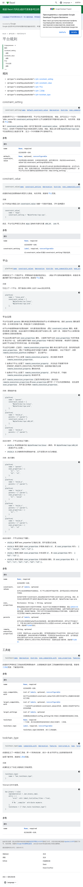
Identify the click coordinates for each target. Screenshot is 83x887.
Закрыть (62, 32)
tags (73, 746)
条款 (4, 877)
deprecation (54, 110)
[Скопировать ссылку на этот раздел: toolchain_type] (21, 738)
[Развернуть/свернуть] (15, 45)
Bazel (4, 33)
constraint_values (25, 269)
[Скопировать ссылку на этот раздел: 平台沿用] (13, 317)
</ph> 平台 (38, 87)
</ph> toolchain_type (42, 95)
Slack (44, 864)
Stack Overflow (48, 868)
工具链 (5, 667)
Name (20, 148)
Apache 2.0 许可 (69, 841)
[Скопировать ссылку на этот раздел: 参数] (9, 138)
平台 (6, 122)
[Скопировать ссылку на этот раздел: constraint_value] (23, 179)
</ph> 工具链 (39, 91)
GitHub (5, 861)
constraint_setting (33, 187)
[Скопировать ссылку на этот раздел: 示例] (8, 199)
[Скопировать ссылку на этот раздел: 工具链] (13, 650)
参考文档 (11, 33)
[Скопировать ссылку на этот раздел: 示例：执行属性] (17, 458)
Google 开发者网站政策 (24, 844)
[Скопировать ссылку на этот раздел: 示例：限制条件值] (18, 390)
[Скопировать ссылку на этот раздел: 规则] (10, 73)
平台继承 (29, 625)
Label (26, 249)
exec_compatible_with (71, 187)
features (76, 658)
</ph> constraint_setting (43, 79)
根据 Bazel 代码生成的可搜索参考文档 (21, 9)
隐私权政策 (11, 877)
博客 (4, 857)
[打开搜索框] (56, 2)
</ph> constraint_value (43, 83)
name (23, 110)
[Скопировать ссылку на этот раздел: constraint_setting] (25, 102)
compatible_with (30, 746)
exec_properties (64, 658)
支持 (44, 857)
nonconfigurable (40, 156)
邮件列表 (30, 17)
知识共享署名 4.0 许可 (36, 841)
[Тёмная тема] (79, 107)
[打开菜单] (3, 2)
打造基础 (6, 17)
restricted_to (63, 746)
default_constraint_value (37, 110)
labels (27, 587)
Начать (74, 32)
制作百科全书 (21, 33)
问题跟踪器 (46, 861)
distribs (64, 110)
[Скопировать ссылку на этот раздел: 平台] (10, 261)
